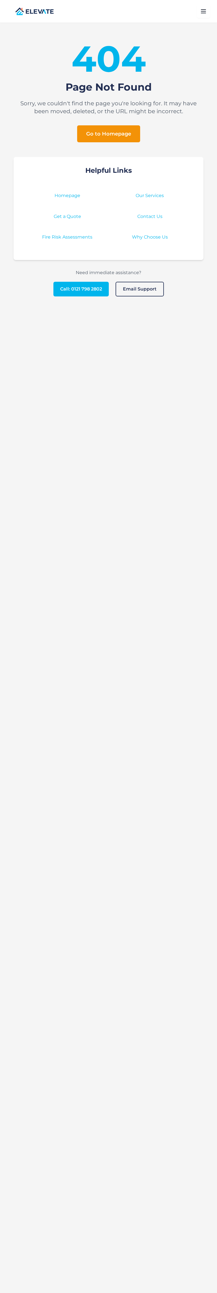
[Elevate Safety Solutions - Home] (34, 11)
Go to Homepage (108, 134)
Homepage (67, 195)
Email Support (140, 289)
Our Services (150, 195)
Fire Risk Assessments (67, 237)
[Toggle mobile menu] (203, 11)
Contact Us (149, 216)
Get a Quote (67, 216)
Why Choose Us (150, 237)
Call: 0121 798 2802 (81, 289)
